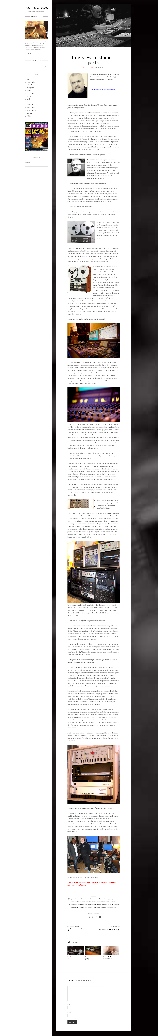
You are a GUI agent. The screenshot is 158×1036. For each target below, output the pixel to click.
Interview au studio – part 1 (79, 929)
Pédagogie (30, 88)
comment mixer (81, 899)
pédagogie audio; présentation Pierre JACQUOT (100, 904)
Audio (29, 99)
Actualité (30, 85)
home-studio (100, 901)
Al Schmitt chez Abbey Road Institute (110, 958)
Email (69, 1012)
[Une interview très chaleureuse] (75, 950)
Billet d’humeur (32, 110)
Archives (36, 157)
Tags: (71, 899)
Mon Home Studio (37, 8)
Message (69, 985)
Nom (69, 1004)
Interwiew (30, 113)
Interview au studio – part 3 (108, 929)
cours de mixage (105, 899)
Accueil (29, 79)
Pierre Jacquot (88, 907)
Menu (37, 74)
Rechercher (36, 60)
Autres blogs (31, 93)
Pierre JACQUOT (37, 16)
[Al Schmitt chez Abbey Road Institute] (111, 950)
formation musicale (91, 901)
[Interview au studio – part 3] (93, 950)
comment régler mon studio (93, 899)
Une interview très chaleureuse (73, 958)
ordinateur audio (82, 904)
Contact (29, 96)
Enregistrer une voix (79, 901)
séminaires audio (105, 907)
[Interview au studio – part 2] (93, 25)
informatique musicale (110, 901)
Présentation (31, 82)
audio (74, 899)
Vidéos (29, 90)
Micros (29, 102)
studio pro (113, 907)
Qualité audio (96, 907)
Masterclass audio (72, 904)
